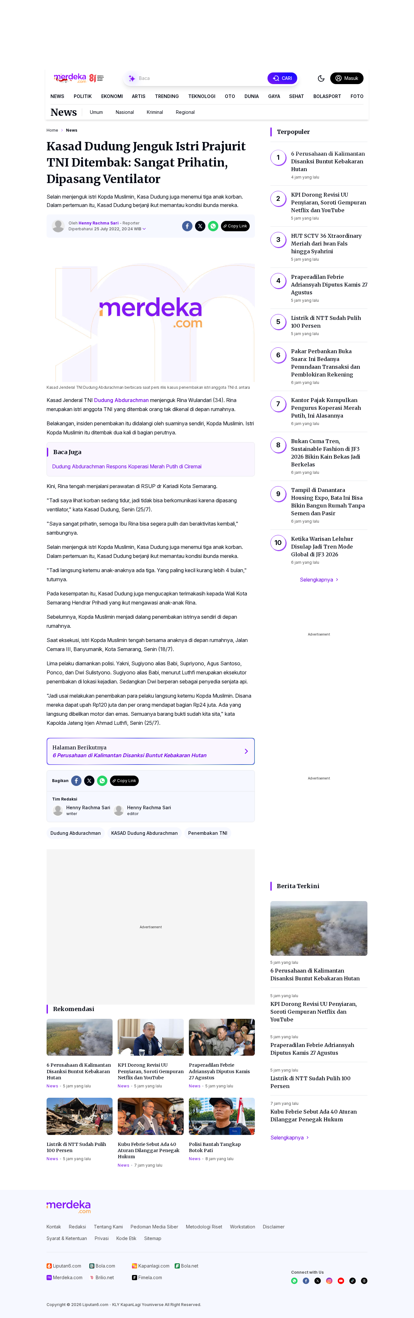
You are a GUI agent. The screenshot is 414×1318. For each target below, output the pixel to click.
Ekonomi (112, 96)
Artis (139, 96)
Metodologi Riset (204, 1226)
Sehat (296, 96)
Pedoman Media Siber (154, 1226)
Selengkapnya (316, 579)
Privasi (102, 1238)
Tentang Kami (108, 1226)
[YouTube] (341, 1281)
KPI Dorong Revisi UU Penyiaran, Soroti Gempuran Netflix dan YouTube (151, 1071)
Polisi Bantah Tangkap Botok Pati (215, 1147)
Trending (167, 96)
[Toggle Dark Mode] (321, 78)
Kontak (54, 1226)
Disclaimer (274, 1226)
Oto (230, 96)
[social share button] (187, 226)
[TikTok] (352, 1281)
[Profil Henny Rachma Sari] (58, 226)
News (57, 96)
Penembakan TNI (207, 833)
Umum (96, 112)
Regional (185, 112)
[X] (317, 1281)
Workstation (242, 1226)
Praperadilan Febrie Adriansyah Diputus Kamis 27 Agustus (219, 1071)
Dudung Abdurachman (121, 400)
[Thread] (364, 1281)
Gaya (274, 96)
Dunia (252, 96)
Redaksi (77, 1226)
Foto (357, 96)
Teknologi (201, 96)
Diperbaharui (105, 228)
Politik (83, 96)
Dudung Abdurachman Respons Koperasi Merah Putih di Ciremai (127, 466)
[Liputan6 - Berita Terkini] (69, 1206)
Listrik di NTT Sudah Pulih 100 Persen (76, 1147)
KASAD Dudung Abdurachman (144, 833)
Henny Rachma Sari (99, 223)
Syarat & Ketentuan (67, 1238)
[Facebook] (306, 1281)
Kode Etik (126, 1238)
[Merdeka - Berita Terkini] (78, 78)
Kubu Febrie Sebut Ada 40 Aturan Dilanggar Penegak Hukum (149, 1150)
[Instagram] (329, 1281)
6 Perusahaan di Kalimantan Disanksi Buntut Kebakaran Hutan (79, 1071)
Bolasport (327, 96)
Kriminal (155, 112)
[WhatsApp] (294, 1281)
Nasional (125, 112)
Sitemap (152, 1238)
